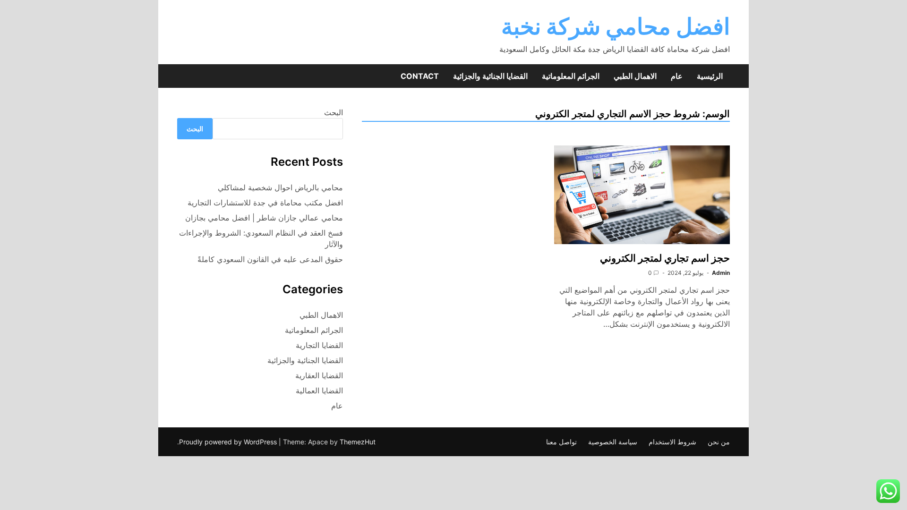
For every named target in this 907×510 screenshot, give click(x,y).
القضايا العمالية (319, 390)
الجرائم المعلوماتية (570, 76)
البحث (333, 112)
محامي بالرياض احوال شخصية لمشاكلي (280, 187)
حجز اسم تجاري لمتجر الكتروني (664, 258)
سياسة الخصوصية (612, 442)
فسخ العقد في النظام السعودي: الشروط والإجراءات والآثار (261, 238)
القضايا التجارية (319, 345)
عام (677, 76)
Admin (721, 272)
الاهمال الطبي (635, 76)
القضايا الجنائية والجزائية (490, 76)
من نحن (719, 442)
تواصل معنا (561, 442)
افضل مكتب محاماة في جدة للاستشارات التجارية (265, 202)
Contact (420, 76)
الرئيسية (710, 76)
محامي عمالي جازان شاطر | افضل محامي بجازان (264, 217)
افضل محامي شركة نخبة (615, 26)
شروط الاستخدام (672, 442)
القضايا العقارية (319, 375)
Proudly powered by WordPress (229, 442)
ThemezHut (358, 442)
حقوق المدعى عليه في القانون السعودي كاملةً (270, 259)
